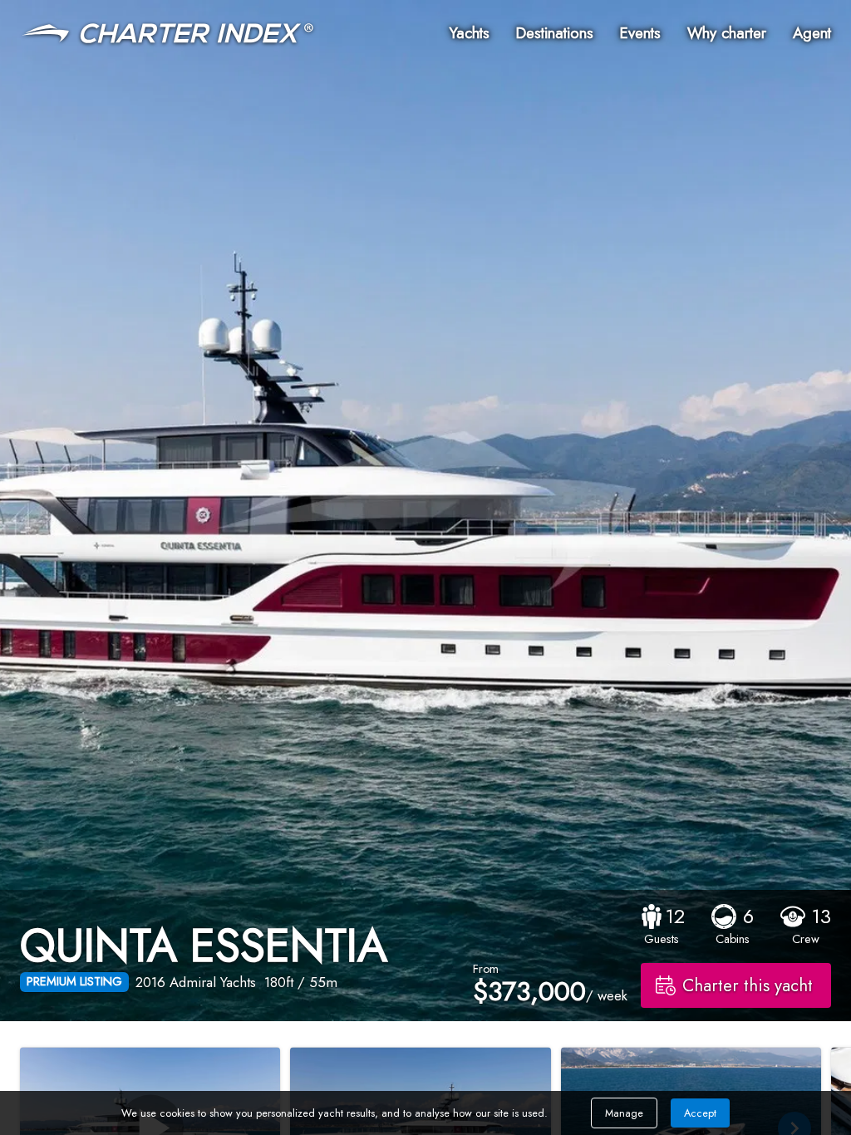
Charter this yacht (747, 985)
